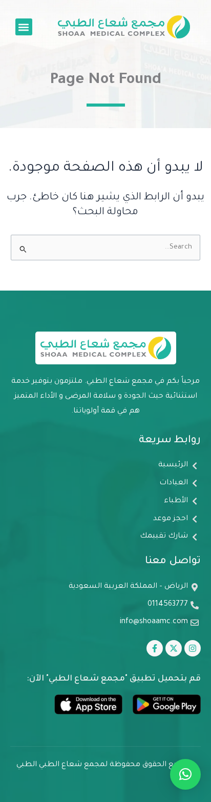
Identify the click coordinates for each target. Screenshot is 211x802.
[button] (23, 26)
